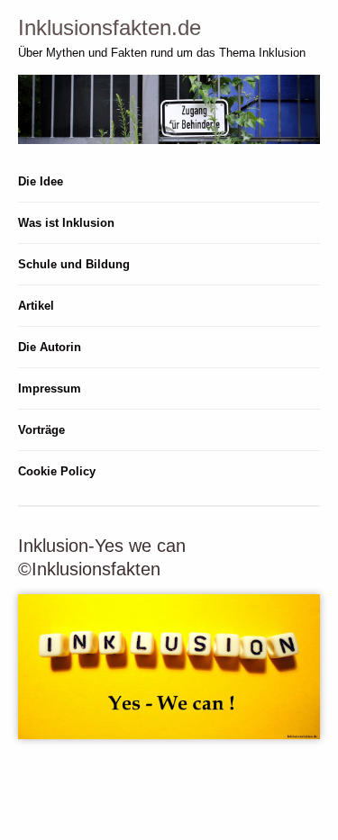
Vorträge (41, 430)
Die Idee (40, 181)
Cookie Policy (57, 471)
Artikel (36, 305)
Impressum (49, 388)
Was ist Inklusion (66, 223)
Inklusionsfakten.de (109, 27)
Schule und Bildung (74, 264)
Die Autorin (49, 347)
